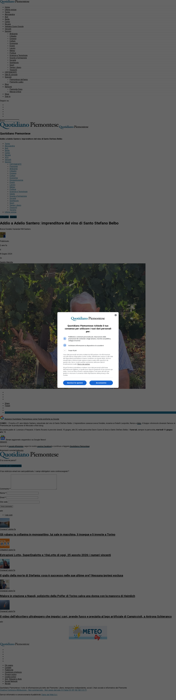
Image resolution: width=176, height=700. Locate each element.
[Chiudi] (115, 315)
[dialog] (88, 350)
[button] (88, 350)
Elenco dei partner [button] (83, 364)
